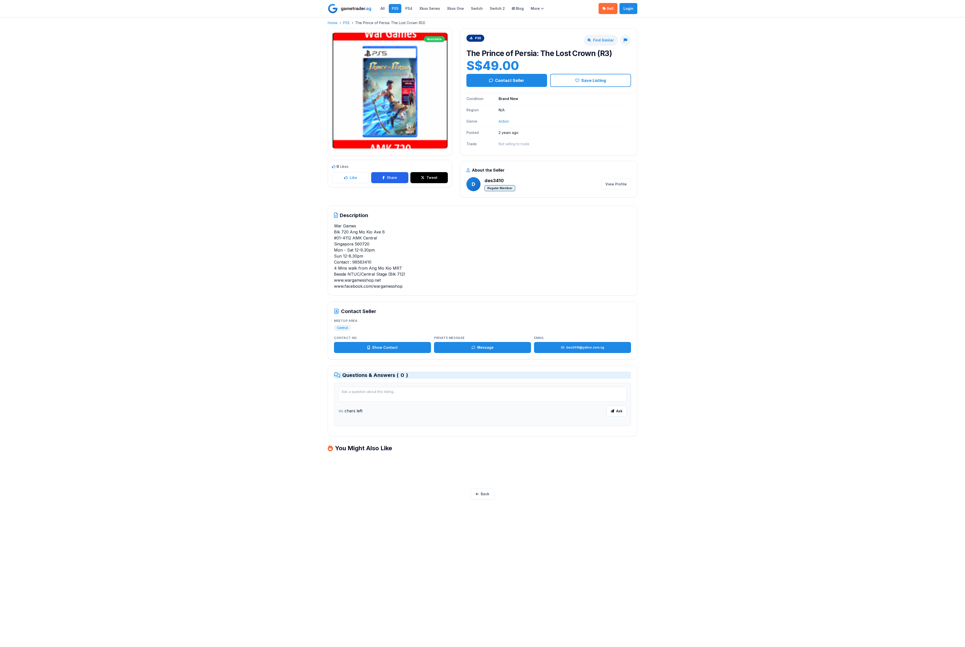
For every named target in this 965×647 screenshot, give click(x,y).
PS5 (395, 8)
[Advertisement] (482, 470)
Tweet (432, 177)
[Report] (625, 40)
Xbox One (455, 8)
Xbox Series (429, 8)
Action (504, 121)
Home (332, 23)
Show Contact (385, 347)
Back (485, 494)
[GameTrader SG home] (349, 9)
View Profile (616, 184)
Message (485, 347)
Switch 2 (497, 8)
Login (628, 8)
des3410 (494, 180)
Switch (477, 8)
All (382, 8)
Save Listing (593, 80)
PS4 (408, 8)
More (535, 8)
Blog (520, 8)
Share (392, 177)
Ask (619, 411)
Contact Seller (509, 80)
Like (353, 177)
